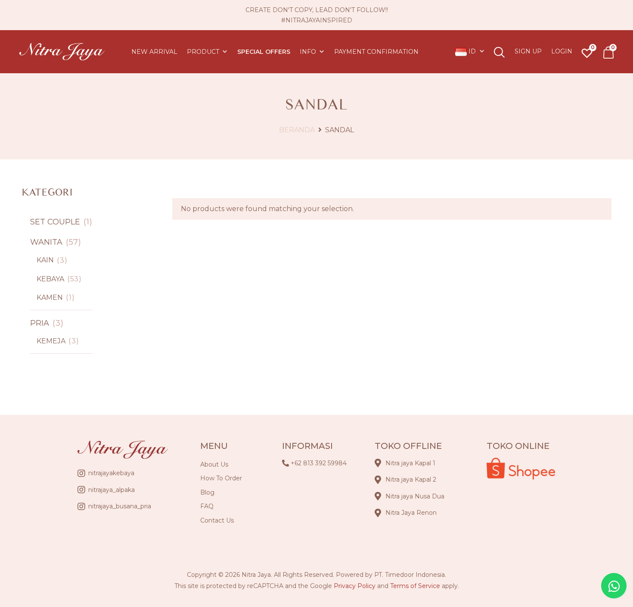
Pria (40, 323)
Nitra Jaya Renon (411, 513)
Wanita (47, 242)
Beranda (297, 130)
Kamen (51, 297)
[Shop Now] (608, 52)
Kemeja (52, 341)
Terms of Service (415, 586)
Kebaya (51, 279)
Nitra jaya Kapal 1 (410, 463)
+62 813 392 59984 (319, 463)
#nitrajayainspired (316, 20)
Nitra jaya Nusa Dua (414, 496)
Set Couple (56, 222)
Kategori (47, 192)
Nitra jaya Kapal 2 (410, 479)
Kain (46, 260)
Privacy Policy (354, 586)
